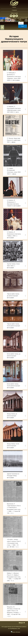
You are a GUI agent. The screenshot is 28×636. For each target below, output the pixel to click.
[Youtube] (16, 16)
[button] (22, 622)
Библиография (14, 13)
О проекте (14, 10)
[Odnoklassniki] (14, 16)
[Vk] (11, 16)
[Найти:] (21, 23)
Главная (14, 7)
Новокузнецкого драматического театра (14, 40)
